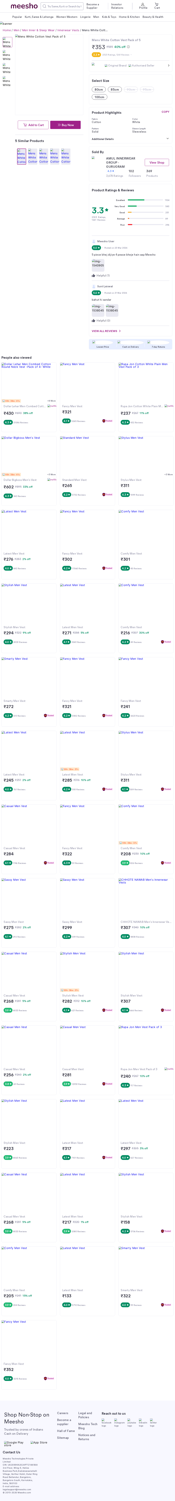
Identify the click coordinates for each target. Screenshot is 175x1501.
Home (7, 30)
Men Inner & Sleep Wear (38, 30)
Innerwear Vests (68, 30)
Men (16, 30)
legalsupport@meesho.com (17, 1489)
